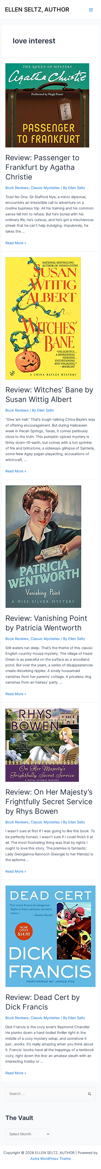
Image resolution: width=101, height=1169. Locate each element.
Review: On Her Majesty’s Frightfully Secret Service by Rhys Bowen (49, 801)
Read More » (15, 243)
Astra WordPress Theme (50, 1158)
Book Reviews (17, 188)
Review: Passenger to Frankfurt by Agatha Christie (42, 167)
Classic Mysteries (45, 188)
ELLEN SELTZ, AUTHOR (37, 9)
